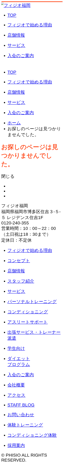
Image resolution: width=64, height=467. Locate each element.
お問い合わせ (32, 64)
